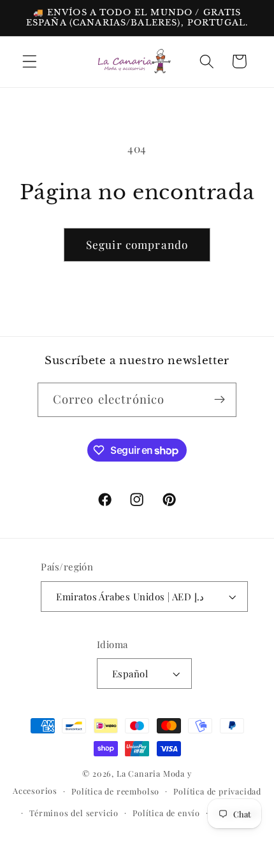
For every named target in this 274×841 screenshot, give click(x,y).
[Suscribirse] (220, 400)
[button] (29, 61)
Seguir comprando (137, 244)
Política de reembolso (115, 791)
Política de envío (166, 812)
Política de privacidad (217, 791)
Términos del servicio (74, 812)
